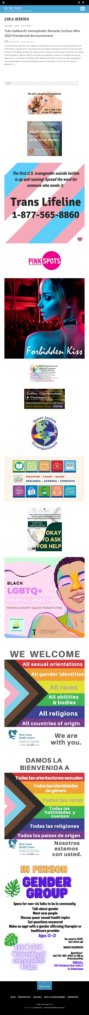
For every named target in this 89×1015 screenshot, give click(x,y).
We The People (43, 1004)
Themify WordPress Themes (53, 1007)
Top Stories (26, 26)
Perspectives (24, 996)
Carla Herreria (13, 42)
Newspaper (73, 996)
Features (37, 996)
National (8, 26)
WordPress (38, 1007)
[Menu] (3, 2)
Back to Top (44, 986)
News (16, 26)
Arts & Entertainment (54, 996)
